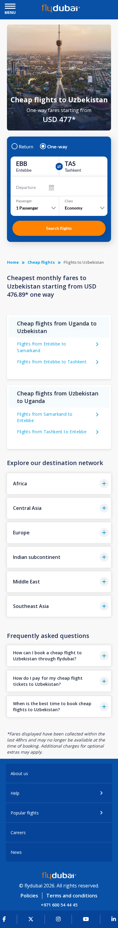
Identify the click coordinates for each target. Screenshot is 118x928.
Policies (29, 895)
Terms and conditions (71, 895)
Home (13, 262)
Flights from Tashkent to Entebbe (52, 431)
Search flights (59, 228)
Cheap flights (41, 262)
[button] (59, 483)
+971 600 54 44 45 (59, 905)
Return (26, 146)
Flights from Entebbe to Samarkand (41, 347)
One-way (57, 146)
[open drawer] (10, 7)
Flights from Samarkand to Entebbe (44, 417)
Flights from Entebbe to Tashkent (52, 362)
